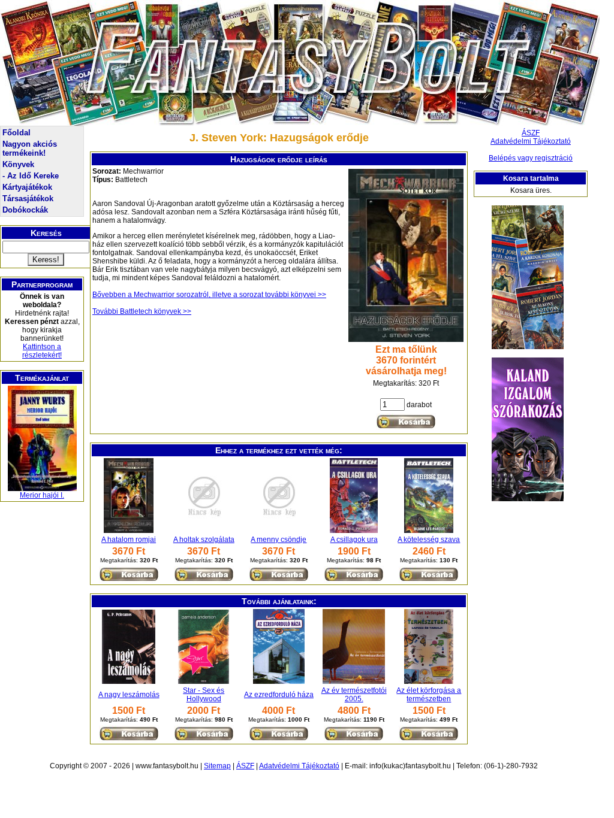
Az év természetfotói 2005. (354, 694)
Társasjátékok (27, 198)
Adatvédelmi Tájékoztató (530, 141)
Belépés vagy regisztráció (531, 158)
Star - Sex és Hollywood (203, 694)
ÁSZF (531, 133)
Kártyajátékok (27, 187)
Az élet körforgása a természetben (428, 694)
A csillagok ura (354, 539)
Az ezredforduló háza (279, 694)
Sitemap (217, 766)
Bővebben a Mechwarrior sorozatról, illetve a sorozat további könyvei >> (209, 294)
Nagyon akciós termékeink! (29, 148)
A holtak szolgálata (203, 539)
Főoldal (16, 132)
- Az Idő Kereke (30, 175)
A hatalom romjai (128, 539)
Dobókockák (25, 209)
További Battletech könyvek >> (141, 311)
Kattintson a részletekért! (42, 351)
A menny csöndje (278, 539)
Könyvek (18, 164)
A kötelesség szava (429, 539)
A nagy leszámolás (128, 694)
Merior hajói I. (42, 495)
